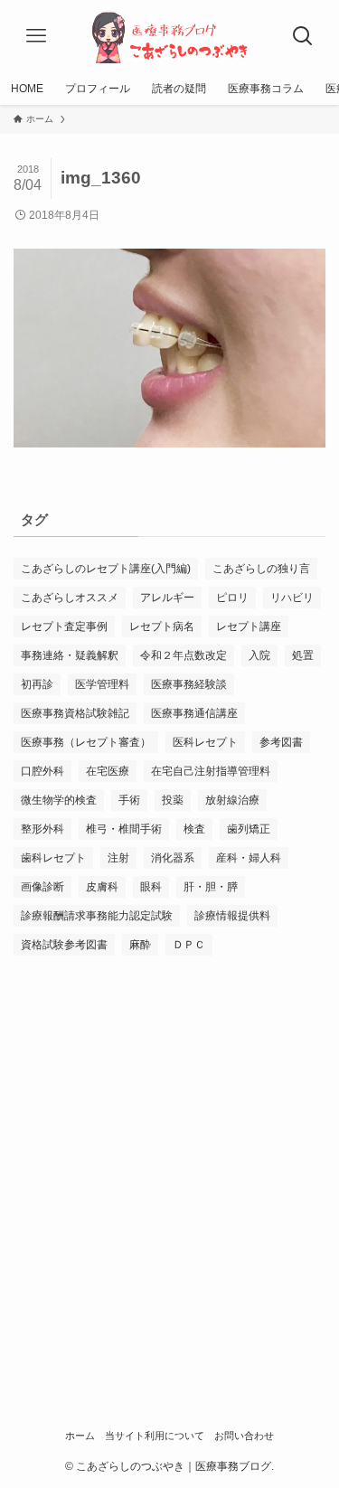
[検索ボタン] (303, 36)
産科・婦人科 (248, 858)
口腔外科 (42, 771)
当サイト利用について (154, 1435)
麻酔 (140, 944)
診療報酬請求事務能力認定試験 (97, 915)
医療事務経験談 (189, 684)
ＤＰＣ (189, 944)
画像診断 (42, 887)
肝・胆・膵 (211, 887)
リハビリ (292, 597)
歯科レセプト (53, 858)
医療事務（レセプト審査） (86, 742)
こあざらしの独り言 (261, 568)
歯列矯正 (248, 829)
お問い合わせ (244, 1435)
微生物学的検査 (59, 800)
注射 (118, 858)
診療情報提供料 (232, 915)
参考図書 (281, 742)
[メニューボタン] (35, 36)
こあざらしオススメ (69, 597)
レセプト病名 (161, 626)
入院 (259, 655)
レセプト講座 (248, 626)
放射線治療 (232, 800)
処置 (303, 655)
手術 (129, 800)
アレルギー (167, 597)
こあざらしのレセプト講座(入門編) (106, 568)
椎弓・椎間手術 (124, 829)
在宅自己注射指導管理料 (210, 771)
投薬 (173, 800)
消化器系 (172, 858)
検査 (194, 829)
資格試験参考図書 (64, 944)
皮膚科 (102, 887)
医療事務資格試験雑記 (75, 713)
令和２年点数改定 (183, 655)
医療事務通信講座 (194, 713)
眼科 (151, 887)
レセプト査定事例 (64, 626)
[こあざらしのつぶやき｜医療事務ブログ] (169, 36)
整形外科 (42, 829)
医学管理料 (102, 684)
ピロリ (232, 597)
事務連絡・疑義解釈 (69, 655)
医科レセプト (205, 742)
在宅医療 (107, 771)
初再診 (37, 684)
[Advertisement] (169, 1156)
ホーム (80, 1435)
